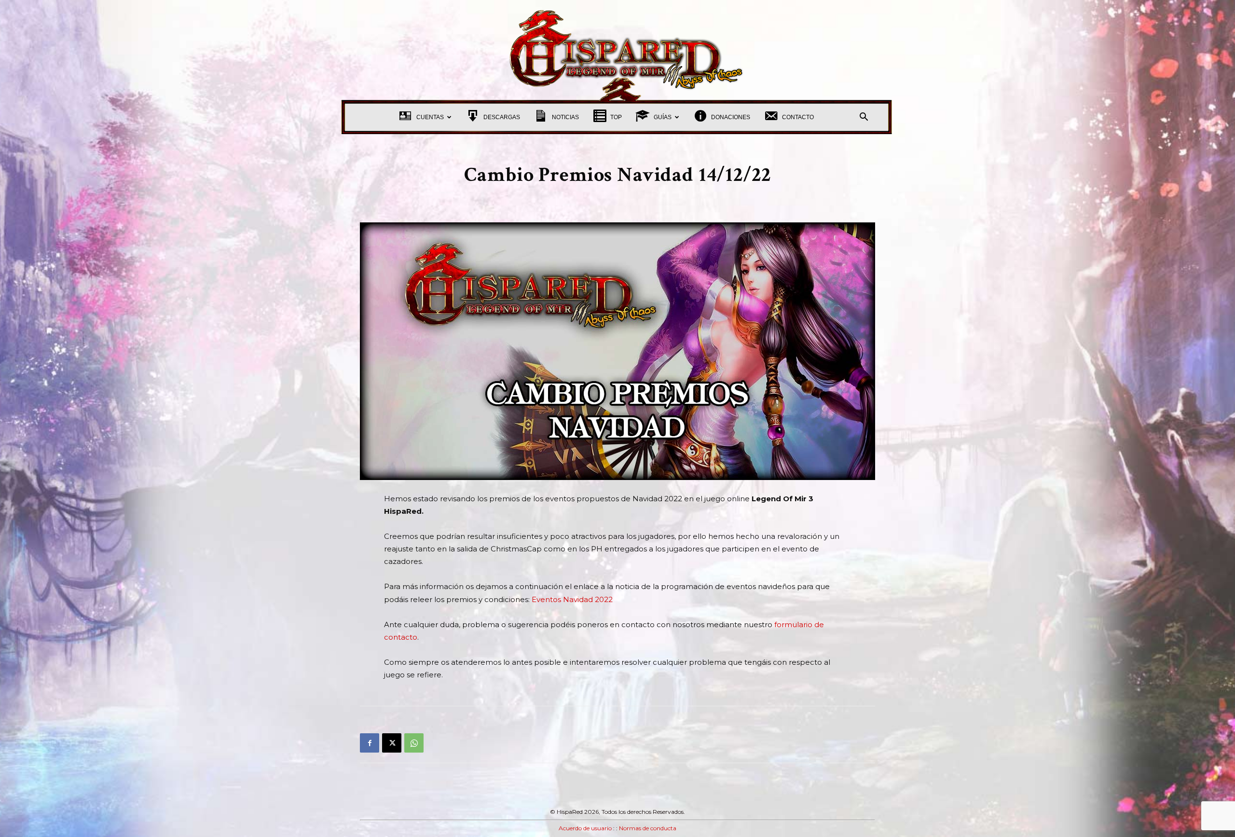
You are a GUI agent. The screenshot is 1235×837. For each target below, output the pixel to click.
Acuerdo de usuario (585, 828)
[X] (391, 743)
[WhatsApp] (414, 743)
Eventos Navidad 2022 (572, 599)
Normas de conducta (647, 828)
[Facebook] (369, 743)
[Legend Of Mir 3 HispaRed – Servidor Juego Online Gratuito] (617, 50)
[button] (863, 118)
